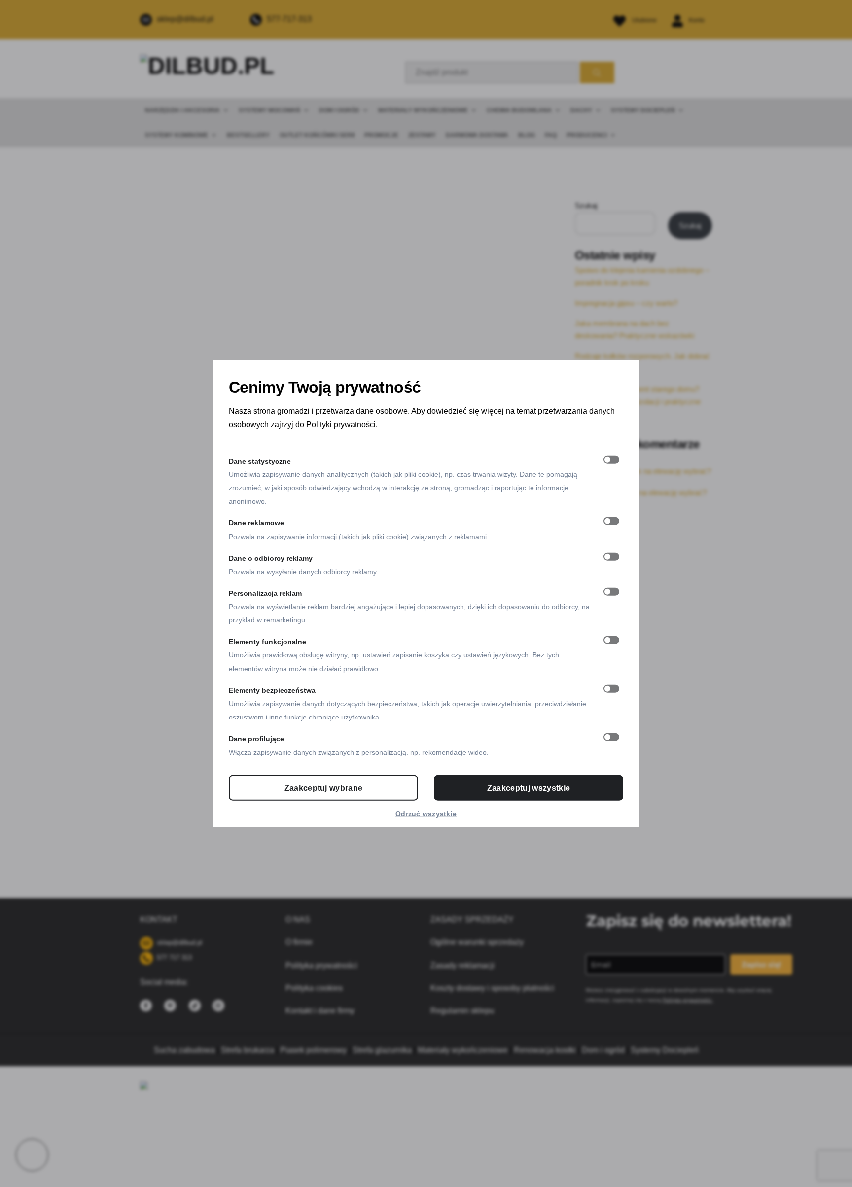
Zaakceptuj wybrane (323, 788)
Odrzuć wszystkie (426, 814)
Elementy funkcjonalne (267, 642)
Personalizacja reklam (265, 593)
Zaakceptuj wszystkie (528, 788)
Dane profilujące (256, 739)
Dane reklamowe (256, 523)
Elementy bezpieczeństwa (272, 690)
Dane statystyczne (260, 461)
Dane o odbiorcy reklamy (271, 558)
